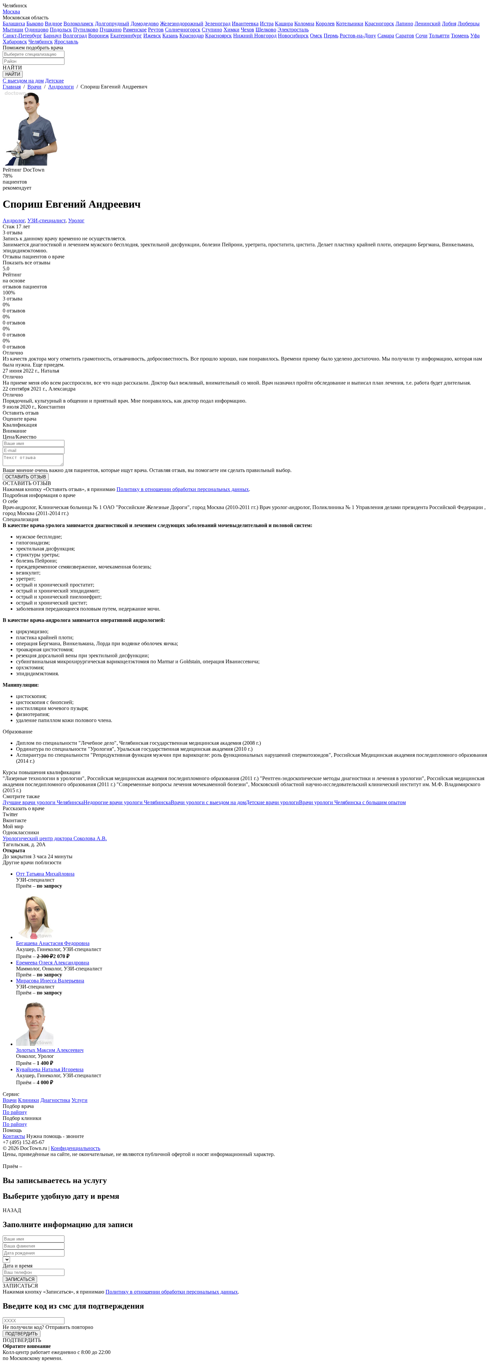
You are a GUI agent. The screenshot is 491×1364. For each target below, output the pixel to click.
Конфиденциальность (75, 1148)
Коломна (304, 23)
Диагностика (55, 1100)
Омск (316, 35)
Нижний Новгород (255, 35)
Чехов (247, 29)
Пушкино (111, 29)
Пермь (331, 35)
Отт (45, 874)
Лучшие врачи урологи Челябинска (43, 802)
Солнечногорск (182, 29)
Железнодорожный (181, 23)
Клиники (28, 1100)
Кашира (284, 23)
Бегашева (53, 943)
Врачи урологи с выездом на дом (208, 802)
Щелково (266, 29)
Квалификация (20, 425)
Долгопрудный (112, 23)
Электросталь (293, 29)
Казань (170, 35)
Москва (11, 11)
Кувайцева (50, 1069)
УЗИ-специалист (46, 220)
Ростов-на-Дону (358, 35)
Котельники (349, 23)
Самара (385, 35)
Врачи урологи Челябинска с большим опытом (352, 802)
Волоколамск (78, 23)
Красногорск (379, 23)
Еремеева (52, 962)
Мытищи (13, 29)
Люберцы (469, 23)
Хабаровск (15, 41)
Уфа (475, 35)
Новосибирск (293, 35)
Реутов (156, 29)
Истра (267, 23)
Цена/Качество (19, 437)
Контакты (14, 1136)
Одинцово (36, 29)
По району (15, 1112)
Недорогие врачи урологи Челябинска (127, 802)
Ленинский (428, 23)
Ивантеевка (245, 23)
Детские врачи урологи (272, 802)
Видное (53, 23)
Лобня (449, 23)
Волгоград (75, 35)
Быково (34, 23)
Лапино (404, 23)
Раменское (135, 29)
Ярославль (66, 41)
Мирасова (50, 980)
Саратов (404, 35)
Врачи (10, 1100)
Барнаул (52, 35)
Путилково (85, 29)
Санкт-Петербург (22, 35)
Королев (325, 23)
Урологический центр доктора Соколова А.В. (55, 838)
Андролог (14, 220)
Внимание (14, 431)
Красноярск (218, 35)
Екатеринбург (126, 35)
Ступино (212, 29)
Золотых (50, 1050)
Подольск (61, 29)
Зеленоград (217, 23)
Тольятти (439, 35)
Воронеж (98, 35)
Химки (231, 29)
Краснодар (191, 35)
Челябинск (40, 41)
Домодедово (145, 23)
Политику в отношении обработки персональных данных (183, 489)
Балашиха (14, 23)
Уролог (76, 220)
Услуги (79, 1100)
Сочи (422, 35)
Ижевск (152, 35)
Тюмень (460, 35)
